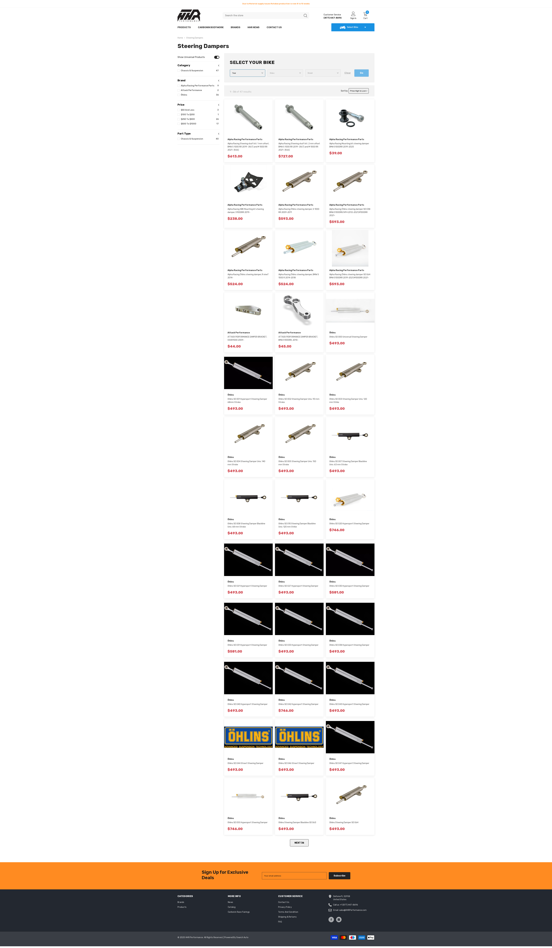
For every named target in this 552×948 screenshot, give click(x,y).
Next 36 (299, 842)
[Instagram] (339, 919)
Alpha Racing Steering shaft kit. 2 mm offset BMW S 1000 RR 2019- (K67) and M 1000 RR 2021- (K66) (299, 146)
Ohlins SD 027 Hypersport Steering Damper (298, 586)
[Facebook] (331, 919)
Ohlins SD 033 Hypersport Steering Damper (298, 645)
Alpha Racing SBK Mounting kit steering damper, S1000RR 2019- (246, 211)
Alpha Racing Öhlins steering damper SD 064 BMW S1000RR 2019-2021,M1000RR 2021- (349, 276)
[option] (276, 4)
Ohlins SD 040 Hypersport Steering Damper (248, 704)
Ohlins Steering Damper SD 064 (343, 822)
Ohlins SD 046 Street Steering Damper (296, 763)
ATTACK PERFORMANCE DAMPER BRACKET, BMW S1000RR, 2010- (298, 338)
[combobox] (262, 15)
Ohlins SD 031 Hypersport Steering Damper (247, 645)
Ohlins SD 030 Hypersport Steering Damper (349, 586)
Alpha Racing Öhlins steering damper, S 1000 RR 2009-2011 (298, 211)
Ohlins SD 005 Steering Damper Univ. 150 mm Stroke (297, 463)
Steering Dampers (194, 38)
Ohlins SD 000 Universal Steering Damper (348, 337)
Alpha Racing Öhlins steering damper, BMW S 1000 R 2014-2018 (298, 276)
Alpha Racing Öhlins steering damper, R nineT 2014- (248, 276)
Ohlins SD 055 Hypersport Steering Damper (248, 822)
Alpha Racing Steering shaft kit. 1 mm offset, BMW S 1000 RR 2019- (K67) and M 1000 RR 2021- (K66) (248, 146)
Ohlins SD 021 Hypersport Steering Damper (247, 586)
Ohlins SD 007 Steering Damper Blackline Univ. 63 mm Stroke (348, 463)
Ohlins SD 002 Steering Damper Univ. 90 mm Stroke (298, 400)
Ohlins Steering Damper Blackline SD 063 (297, 822)
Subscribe (339, 875)
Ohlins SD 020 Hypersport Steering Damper (349, 523)
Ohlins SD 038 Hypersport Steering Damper (349, 645)
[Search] (266, 15)
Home (180, 38)
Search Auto (242, 937)
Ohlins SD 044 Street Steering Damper (245, 763)
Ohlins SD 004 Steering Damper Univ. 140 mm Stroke (246, 463)
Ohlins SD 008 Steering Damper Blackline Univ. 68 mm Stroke (246, 525)
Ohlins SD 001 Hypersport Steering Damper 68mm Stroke (247, 400)
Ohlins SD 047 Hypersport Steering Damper (349, 763)
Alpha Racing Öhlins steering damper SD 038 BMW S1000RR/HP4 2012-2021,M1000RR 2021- (349, 212)
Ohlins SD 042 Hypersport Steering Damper (298, 704)
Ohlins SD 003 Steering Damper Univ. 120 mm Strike (348, 400)
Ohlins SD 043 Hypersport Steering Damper (349, 704)
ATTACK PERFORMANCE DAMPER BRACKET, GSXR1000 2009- (247, 338)
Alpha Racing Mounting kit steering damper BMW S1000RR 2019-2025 (349, 145)
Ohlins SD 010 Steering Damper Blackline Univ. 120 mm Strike (297, 525)
